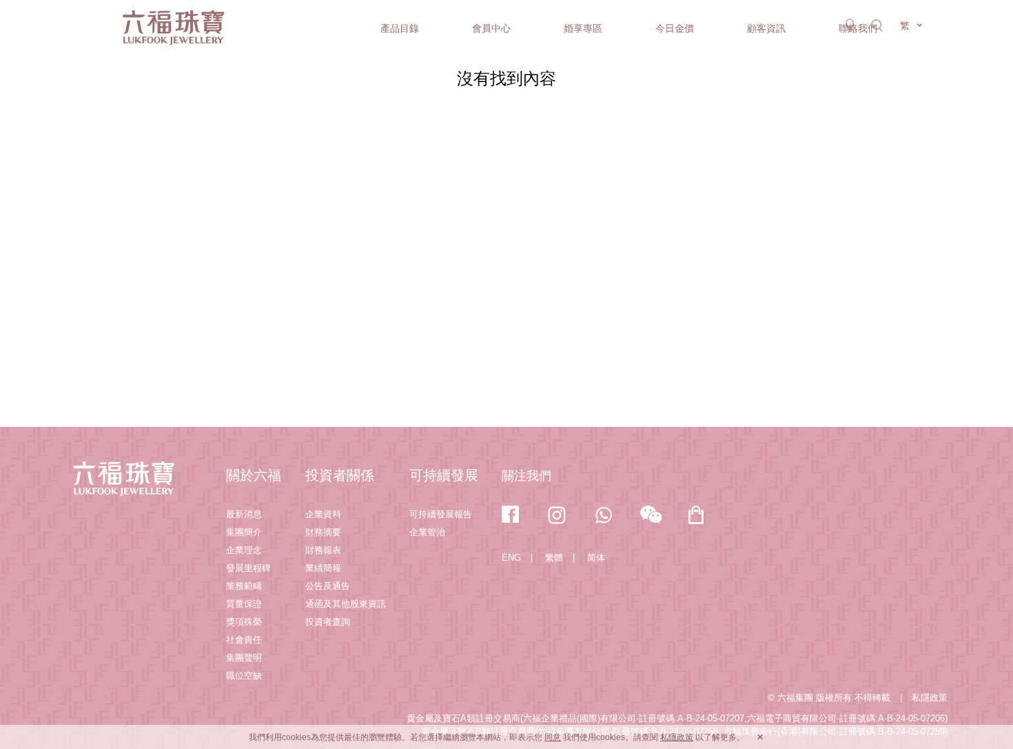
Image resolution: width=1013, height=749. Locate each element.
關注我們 (526, 476)
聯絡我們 (858, 28)
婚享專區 (583, 28)
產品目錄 (399, 28)
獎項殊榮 (244, 622)
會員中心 (491, 28)
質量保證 (244, 604)
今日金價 (674, 28)
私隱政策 (930, 697)
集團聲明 (244, 657)
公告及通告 (327, 586)
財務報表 (323, 550)
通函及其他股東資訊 (345, 604)
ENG (511, 557)
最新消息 (244, 514)
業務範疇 (244, 586)
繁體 (554, 557)
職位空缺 (244, 675)
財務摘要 (323, 532)
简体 (596, 557)
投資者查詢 (327, 622)
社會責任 (244, 640)
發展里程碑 (248, 568)
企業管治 (427, 532)
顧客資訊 (766, 28)
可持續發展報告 (440, 514)
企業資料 (323, 514)
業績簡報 (323, 568)
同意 (552, 737)
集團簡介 (244, 532)
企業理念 (244, 550)
